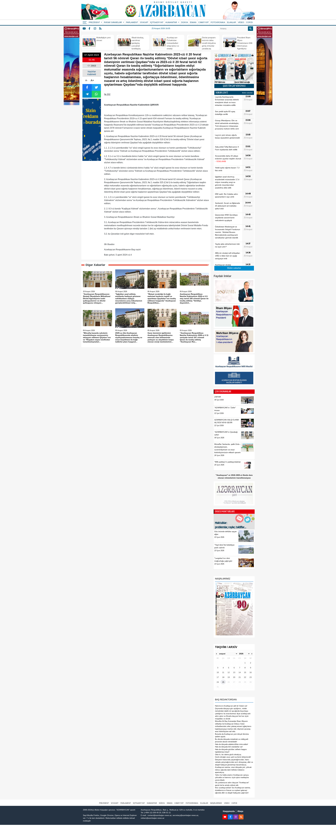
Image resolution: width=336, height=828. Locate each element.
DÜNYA (184, 22)
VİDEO (241, 22)
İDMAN (193, 22)
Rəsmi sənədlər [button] (113, 22)
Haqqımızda (229, 811)
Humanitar (152, 803)
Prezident (104, 803)
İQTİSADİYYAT (156, 22)
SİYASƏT (144, 22)
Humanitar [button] (171, 22)
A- (86, 80)
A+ (92, 80)
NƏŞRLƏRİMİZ (216, 803)
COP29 (249, 22)
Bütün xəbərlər (247, 93)
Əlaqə (240, 811)
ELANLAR (231, 22)
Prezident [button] (94, 22)
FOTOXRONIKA (218, 22)
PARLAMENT (132, 22)
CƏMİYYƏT (203, 22)
